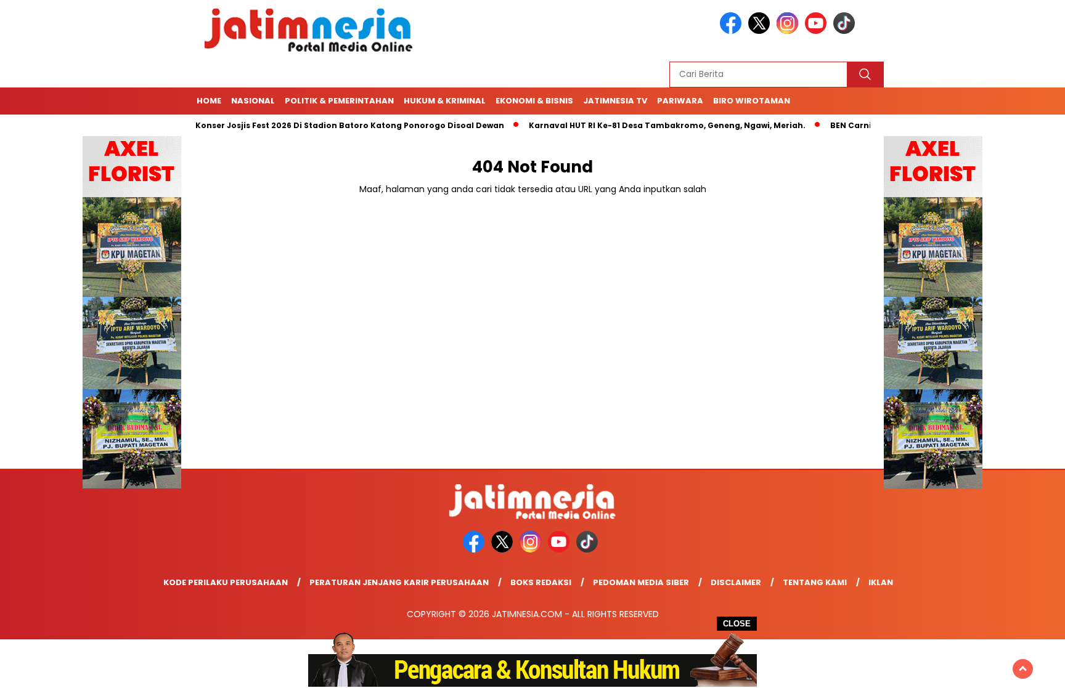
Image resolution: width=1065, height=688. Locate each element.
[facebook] (733, 31)
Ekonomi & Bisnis (534, 101)
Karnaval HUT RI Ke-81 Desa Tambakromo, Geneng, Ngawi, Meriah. (644, 125)
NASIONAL (253, 101)
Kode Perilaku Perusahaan (225, 582)
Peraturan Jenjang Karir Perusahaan (399, 582)
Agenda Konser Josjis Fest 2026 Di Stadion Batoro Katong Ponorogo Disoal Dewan (309, 125)
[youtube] (818, 31)
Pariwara (680, 101)
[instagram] (789, 31)
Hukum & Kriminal (445, 101)
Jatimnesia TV (615, 101)
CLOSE (737, 623)
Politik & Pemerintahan (339, 101)
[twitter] (761, 31)
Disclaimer (736, 582)
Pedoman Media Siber (641, 582)
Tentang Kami (815, 582)
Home (209, 101)
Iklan (880, 582)
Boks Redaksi (540, 582)
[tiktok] (846, 31)
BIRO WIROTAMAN (751, 101)
